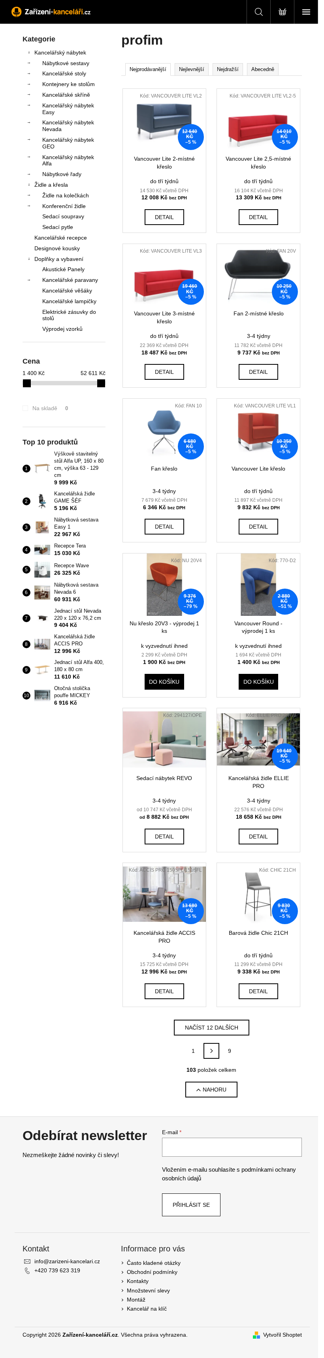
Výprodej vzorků (62, 329)
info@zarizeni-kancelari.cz (67, 1261)
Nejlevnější (191, 69)
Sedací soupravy (63, 216)
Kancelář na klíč (147, 1308)
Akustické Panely (63, 269)
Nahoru (214, 1089)
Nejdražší (228, 69)
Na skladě (50, 408)
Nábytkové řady (61, 174)
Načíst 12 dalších (211, 1027)
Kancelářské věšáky (67, 290)
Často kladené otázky (154, 1263)
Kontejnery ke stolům (68, 84)
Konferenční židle (64, 206)
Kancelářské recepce (60, 237)
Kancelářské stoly (64, 73)
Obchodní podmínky (152, 1272)
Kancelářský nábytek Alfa (68, 160)
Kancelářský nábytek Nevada (68, 125)
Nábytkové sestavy (65, 63)
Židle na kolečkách (65, 195)
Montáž (136, 1299)
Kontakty (138, 1281)
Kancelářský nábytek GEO (68, 143)
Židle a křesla (51, 185)
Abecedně (262, 69)
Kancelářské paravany (70, 280)
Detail (164, 217)
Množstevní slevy (148, 1290)
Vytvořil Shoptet (282, 1335)
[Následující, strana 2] (211, 1051)
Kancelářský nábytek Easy (68, 108)
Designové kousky (57, 248)
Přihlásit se (191, 1205)
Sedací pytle (57, 227)
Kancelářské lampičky (69, 301)
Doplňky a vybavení (58, 259)
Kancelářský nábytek (60, 52)
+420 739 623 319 (57, 1270)
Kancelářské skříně (66, 95)
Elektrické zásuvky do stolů (69, 315)
